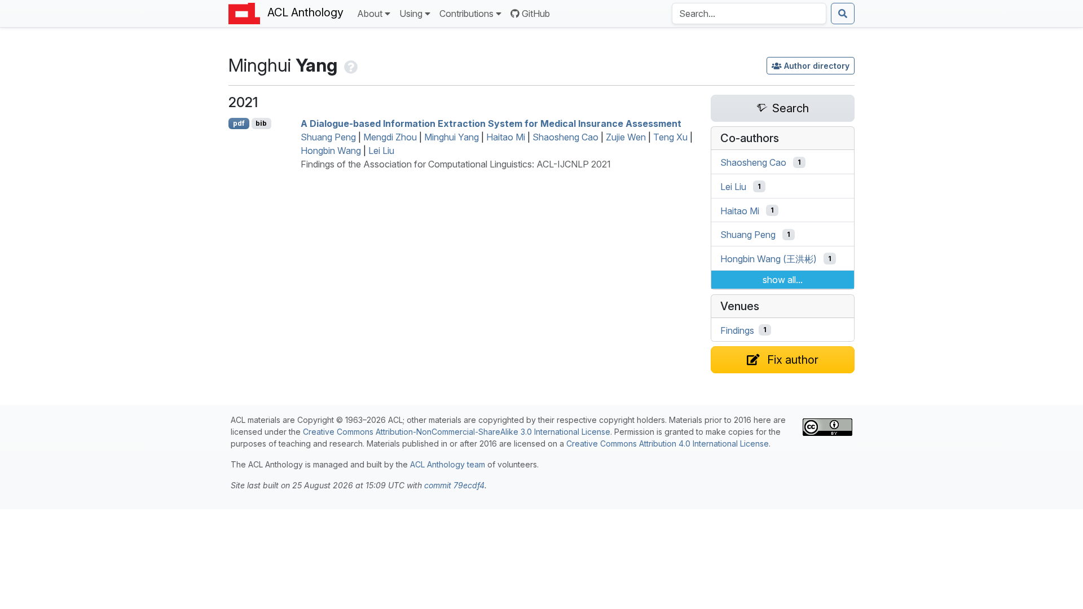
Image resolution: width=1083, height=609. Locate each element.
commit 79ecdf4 (454, 485)
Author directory (816, 65)
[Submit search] (843, 13)
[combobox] (749, 13)
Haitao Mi (505, 137)
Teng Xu (670, 137)
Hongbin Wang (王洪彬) (768, 258)
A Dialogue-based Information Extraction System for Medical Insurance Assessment (491, 123)
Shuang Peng (328, 137)
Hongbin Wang (331, 150)
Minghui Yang (451, 137)
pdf (239, 123)
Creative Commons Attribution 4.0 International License (667, 443)
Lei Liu (381, 150)
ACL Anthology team (447, 464)
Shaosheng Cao (565, 137)
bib (261, 123)
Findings (737, 330)
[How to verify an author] (350, 65)
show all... (783, 279)
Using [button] (410, 13)
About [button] (369, 13)
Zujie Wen (626, 137)
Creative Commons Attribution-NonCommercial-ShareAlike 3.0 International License (456, 431)
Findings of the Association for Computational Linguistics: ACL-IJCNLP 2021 (456, 164)
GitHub (536, 13)
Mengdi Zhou (390, 137)
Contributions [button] (466, 13)
